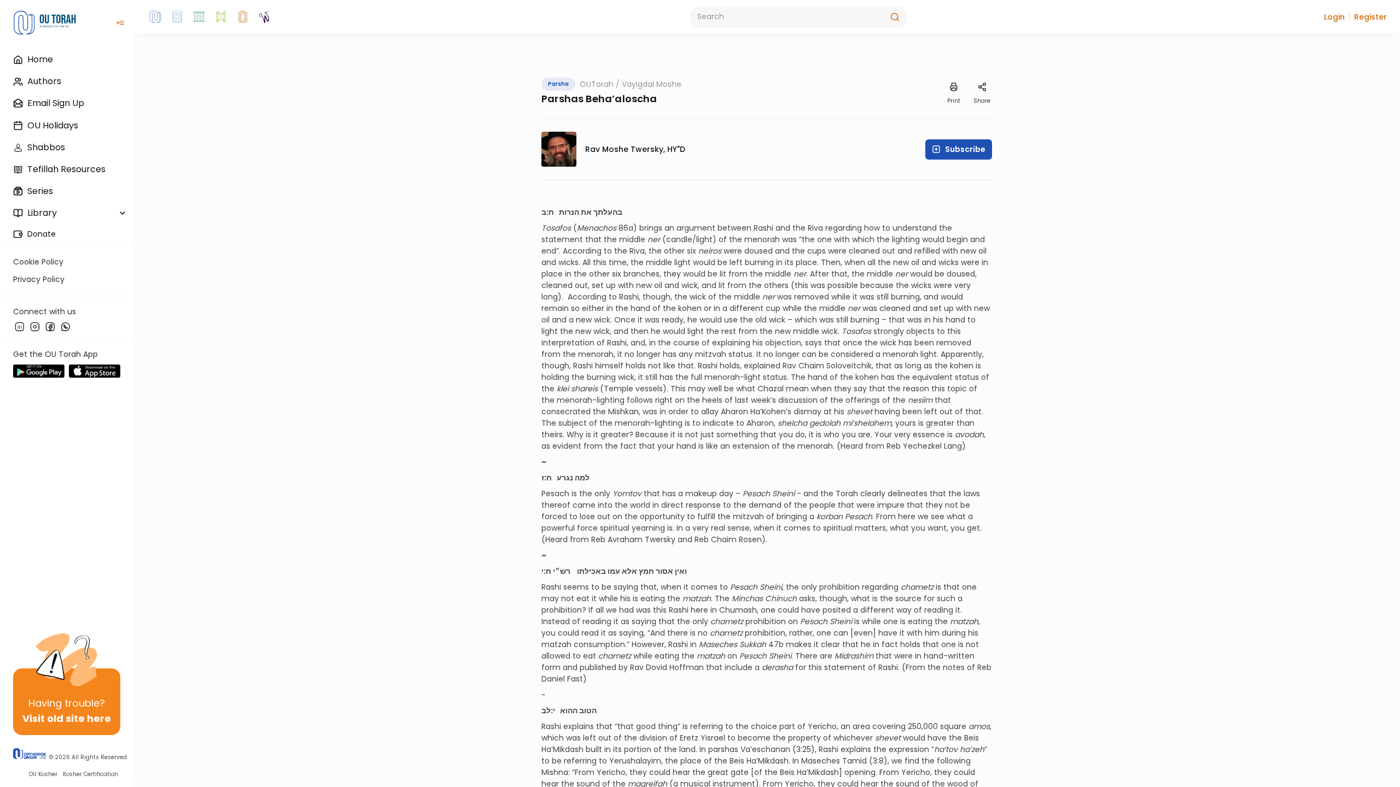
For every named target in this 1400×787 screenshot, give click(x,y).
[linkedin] (19, 326)
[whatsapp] (65, 326)
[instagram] (35, 326)
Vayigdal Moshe (651, 84)
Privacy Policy (39, 279)
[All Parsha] (221, 17)
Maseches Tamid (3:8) (844, 760)
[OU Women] (264, 17)
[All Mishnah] (177, 17)
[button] (1334, 17)
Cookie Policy (38, 261)
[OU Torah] (155, 17)
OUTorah (597, 84)
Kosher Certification (90, 774)
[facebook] (50, 326)
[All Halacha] (199, 17)
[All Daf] (243, 17)
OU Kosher (43, 774)
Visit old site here (66, 718)
